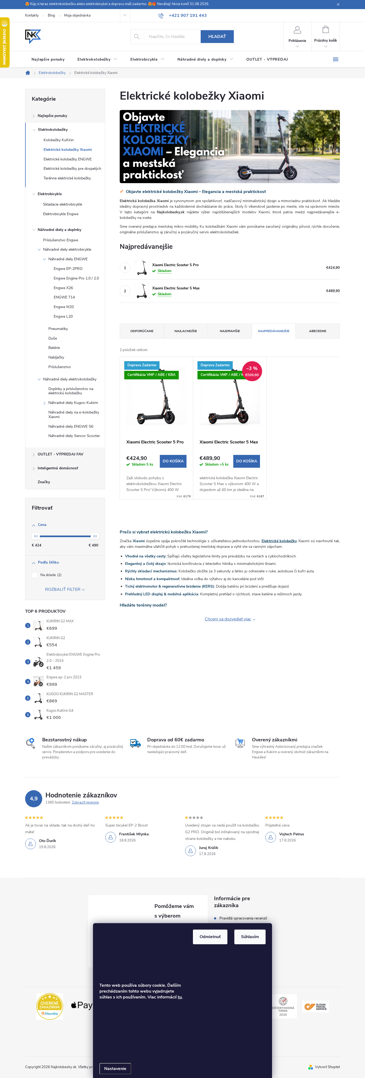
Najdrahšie (230, 331)
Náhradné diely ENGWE (68, 259)
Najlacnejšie (185, 331)
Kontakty (32, 15)
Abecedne (317, 331)
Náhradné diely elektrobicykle (67, 249)
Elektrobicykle (50, 193)
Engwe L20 (63, 316)
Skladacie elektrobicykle (62, 204)
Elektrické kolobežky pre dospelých (72, 168)
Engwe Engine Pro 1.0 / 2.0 (76, 278)
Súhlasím (250, 937)
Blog (51, 15)
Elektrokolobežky (53, 129)
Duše (52, 338)
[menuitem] (48, 59)
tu (180, 997)
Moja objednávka (77, 15)
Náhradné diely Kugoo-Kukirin (73, 402)
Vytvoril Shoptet (327, 1067)
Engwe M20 (64, 306)
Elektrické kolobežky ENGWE (68, 159)
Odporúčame (141, 331)
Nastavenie (115, 1069)
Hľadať (217, 37)
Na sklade (50, 575)
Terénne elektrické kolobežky (67, 178)
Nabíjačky (56, 357)
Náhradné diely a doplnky (59, 229)
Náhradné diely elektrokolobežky (69, 379)
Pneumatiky (58, 328)
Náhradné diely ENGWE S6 (70, 426)
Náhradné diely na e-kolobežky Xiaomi (73, 414)
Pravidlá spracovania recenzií (243, 918)
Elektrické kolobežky (279, 541)
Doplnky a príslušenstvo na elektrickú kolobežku (70, 391)
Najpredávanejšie (273, 331)
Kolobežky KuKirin (59, 140)
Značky (44, 482)
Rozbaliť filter (62, 589)
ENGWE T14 (64, 297)
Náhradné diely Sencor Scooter (74, 435)
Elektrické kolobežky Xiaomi (68, 149)
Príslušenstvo (59, 366)
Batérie (54, 347)
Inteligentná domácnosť (58, 468)
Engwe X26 (63, 287)
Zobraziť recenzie (85, 802)
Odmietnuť (210, 937)
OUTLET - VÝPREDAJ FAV (60, 454)
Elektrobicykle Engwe (60, 214)
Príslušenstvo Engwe (60, 240)
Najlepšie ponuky (52, 115)
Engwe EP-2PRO (68, 268)
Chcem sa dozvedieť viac (228, 619)
